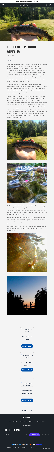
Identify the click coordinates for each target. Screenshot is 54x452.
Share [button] (9, 60)
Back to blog (28, 410)
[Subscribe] (26, 434)
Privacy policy (39, 447)
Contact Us (15, 421)
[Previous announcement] (2, 1)
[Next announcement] (51, 1)
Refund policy (31, 447)
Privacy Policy (23, 421)
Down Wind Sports (13, 447)
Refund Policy (32, 421)
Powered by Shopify (22, 447)
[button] (3, 5)
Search (9, 421)
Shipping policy (46, 448)
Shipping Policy (41, 421)
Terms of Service (27, 425)
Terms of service (46, 447)
